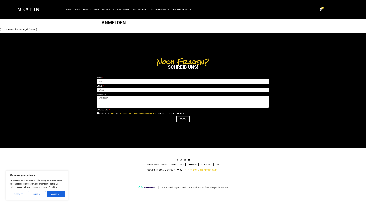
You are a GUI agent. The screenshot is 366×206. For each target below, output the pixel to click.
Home (68, 9)
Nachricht (101, 94)
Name (99, 78)
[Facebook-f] (177, 160)
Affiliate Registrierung (157, 165)
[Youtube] (189, 160)
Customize (18, 194)
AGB (112, 113)
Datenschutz (103, 110)
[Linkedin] (185, 160)
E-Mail (100, 86)
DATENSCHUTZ (206, 165)
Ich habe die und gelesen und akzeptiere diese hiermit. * (143, 114)
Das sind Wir (123, 9)
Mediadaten (108, 9)
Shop (77, 9)
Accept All (55, 194)
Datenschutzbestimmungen (136, 113)
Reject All (37, 194)
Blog (96, 9)
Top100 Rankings (180, 9)
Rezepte (87, 9)
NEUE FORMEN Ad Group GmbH (201, 170)
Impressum (192, 165)
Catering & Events (160, 9)
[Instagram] (181, 160)
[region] (37, 185)
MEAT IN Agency (140, 9)
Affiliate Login (177, 165)
